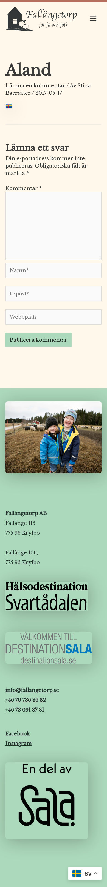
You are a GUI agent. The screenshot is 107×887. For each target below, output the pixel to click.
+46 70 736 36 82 (25, 700)
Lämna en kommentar (35, 85)
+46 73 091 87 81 (24, 710)
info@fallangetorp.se (32, 690)
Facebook (17, 734)
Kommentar (23, 188)
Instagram (18, 744)
